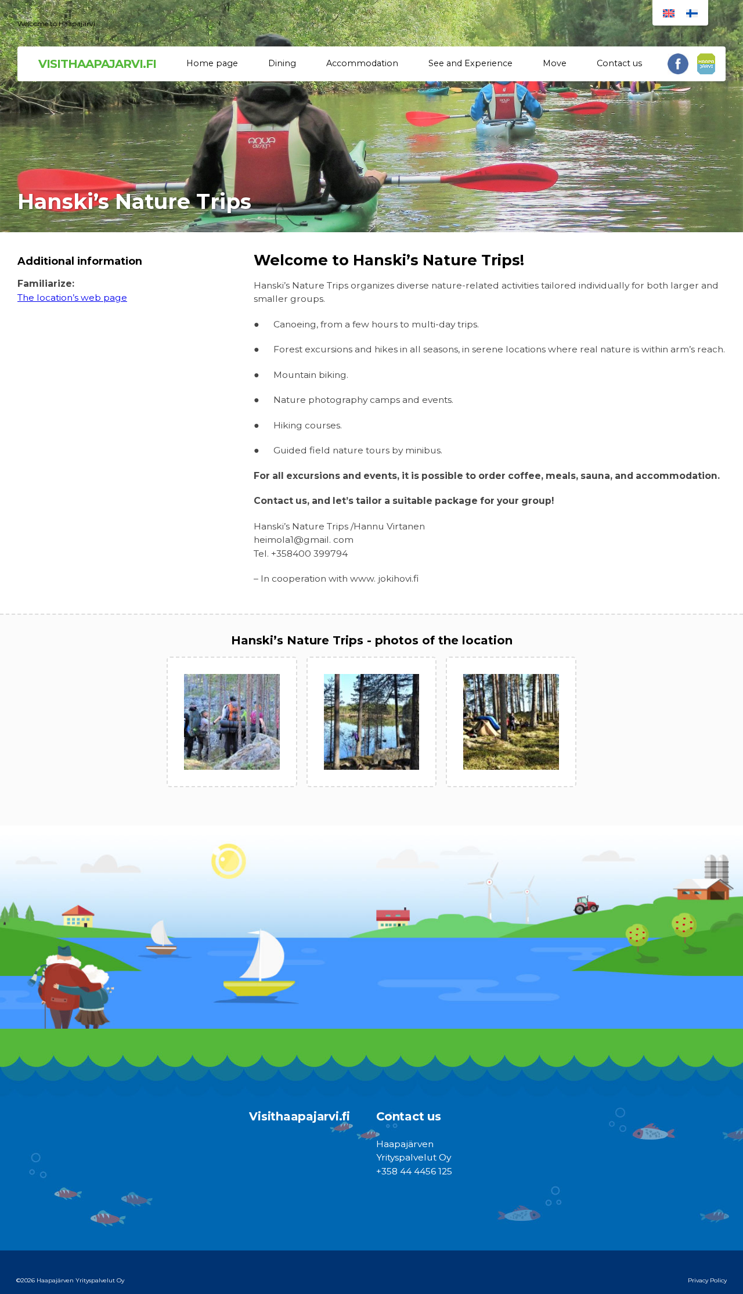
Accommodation (362, 63)
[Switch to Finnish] (692, 13)
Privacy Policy (707, 1280)
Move (555, 63)
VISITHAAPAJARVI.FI (97, 64)
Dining (282, 63)
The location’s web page (72, 297)
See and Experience (470, 63)
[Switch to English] (668, 13)
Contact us (619, 63)
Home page (212, 63)
